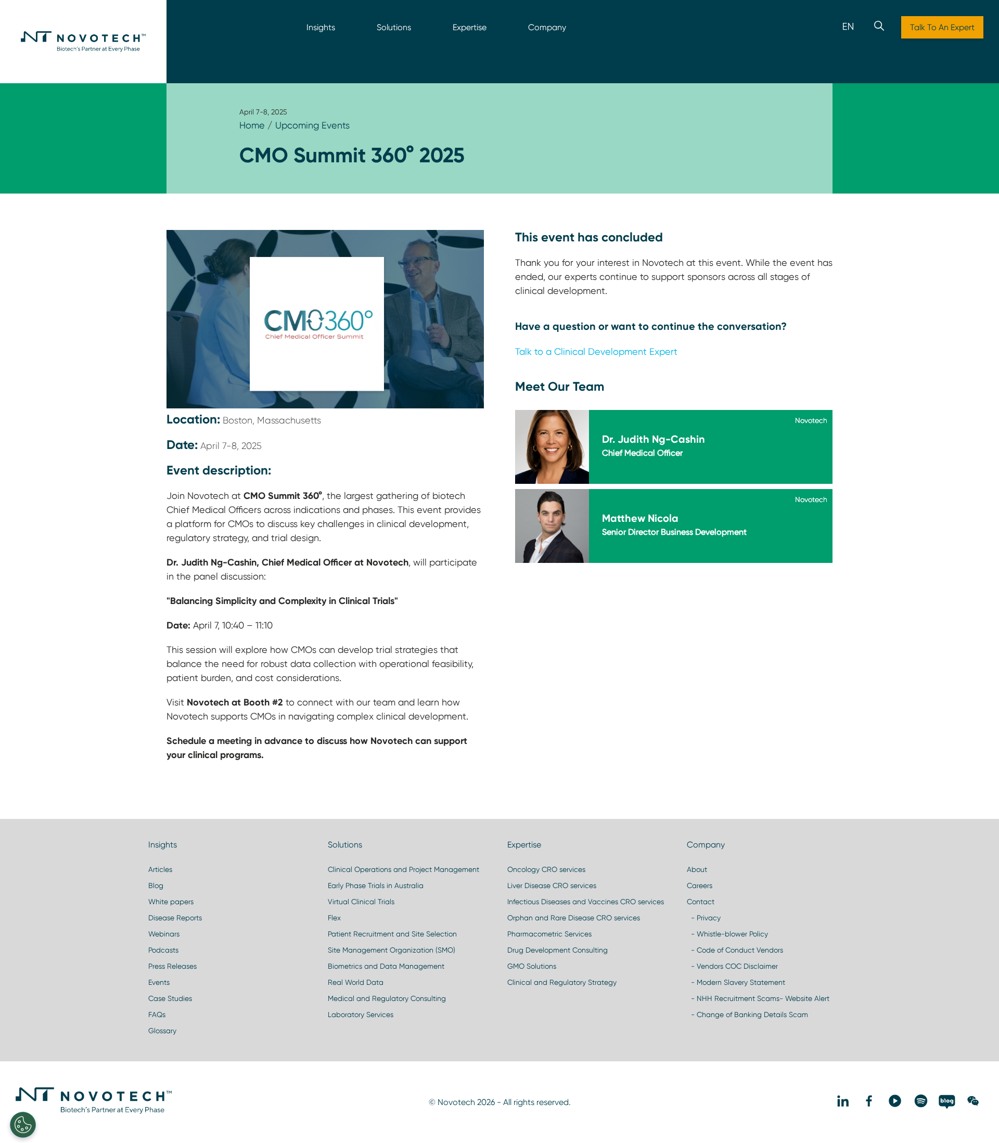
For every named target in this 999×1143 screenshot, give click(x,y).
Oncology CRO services (546, 869)
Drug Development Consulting (557, 950)
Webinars (164, 934)
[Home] (83, 41)
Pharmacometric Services (549, 934)
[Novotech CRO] (94, 1111)
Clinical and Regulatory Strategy (562, 982)
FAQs (156, 1014)
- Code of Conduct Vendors (735, 950)
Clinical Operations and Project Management (403, 869)
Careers (699, 885)
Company (547, 27)
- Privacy (704, 918)
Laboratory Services (360, 1014)
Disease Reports (175, 918)
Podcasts (163, 950)
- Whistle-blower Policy (727, 934)
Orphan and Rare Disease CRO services (573, 918)
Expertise (469, 27)
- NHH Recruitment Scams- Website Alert (758, 998)
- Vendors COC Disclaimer (732, 966)
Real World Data (355, 982)
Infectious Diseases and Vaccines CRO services (585, 901)
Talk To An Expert (942, 27)
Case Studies (170, 998)
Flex (334, 918)
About (697, 869)
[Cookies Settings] (23, 1125)
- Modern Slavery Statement (736, 982)
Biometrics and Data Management (386, 966)
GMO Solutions (531, 966)
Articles (160, 869)
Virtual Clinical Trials (361, 901)
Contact (700, 901)
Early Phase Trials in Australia (376, 885)
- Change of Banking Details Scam (747, 1014)
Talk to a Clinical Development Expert (596, 351)
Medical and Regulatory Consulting (387, 998)
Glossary (162, 1030)
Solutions (394, 27)
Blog (155, 885)
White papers (171, 901)
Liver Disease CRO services (551, 885)
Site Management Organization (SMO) (391, 950)
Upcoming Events (312, 125)
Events (159, 982)
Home (252, 125)
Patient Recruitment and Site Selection (392, 934)
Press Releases (172, 966)
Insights (320, 27)
